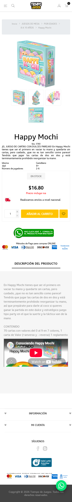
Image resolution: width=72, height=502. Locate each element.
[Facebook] (38, 448)
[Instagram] (45, 448)
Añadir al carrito (40, 213)
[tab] (36, 263)
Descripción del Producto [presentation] (36, 263)
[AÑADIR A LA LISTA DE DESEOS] (63, 214)
